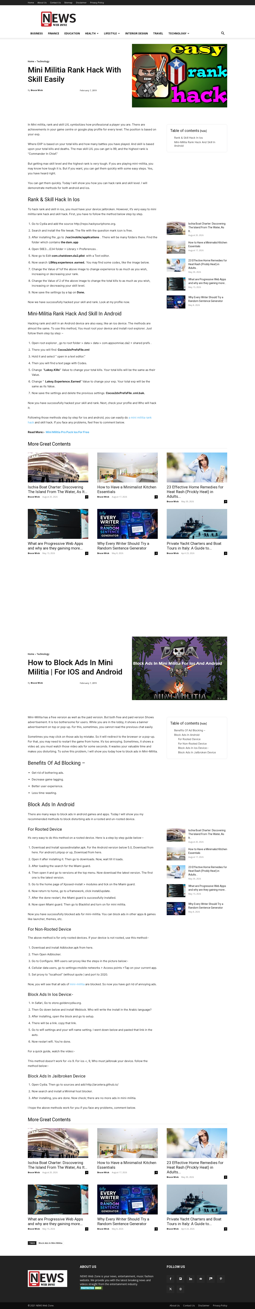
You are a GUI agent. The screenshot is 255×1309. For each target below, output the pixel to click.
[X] (170, 1289)
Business (36, 33)
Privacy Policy (97, 2)
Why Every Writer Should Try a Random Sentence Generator (123, 545)
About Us (42, 2)
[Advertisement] (159, 18)
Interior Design (136, 33)
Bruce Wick (37, 90)
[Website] (180, 1289)
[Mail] (200, 1279)
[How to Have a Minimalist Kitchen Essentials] (176, 247)
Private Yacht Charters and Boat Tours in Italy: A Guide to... (194, 545)
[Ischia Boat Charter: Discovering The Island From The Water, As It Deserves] (176, 228)
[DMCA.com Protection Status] (91, 1289)
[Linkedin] (190, 1279)
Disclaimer (81, 2)
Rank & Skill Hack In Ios (188, 137)
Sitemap (68, 2)
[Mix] (210, 1279)
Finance (53, 33)
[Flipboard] (180, 1279)
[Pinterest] (221, 1279)
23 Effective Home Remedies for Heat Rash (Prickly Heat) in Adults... (207, 264)
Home (31, 2)
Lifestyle (110, 33)
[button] (222, 33)
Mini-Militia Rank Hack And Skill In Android (194, 144)
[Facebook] (170, 1279)
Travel (158, 33)
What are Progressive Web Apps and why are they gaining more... (55, 545)
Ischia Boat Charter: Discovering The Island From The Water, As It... (207, 227)
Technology (177, 33)
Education (72, 33)
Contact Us (55, 2)
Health (90, 33)
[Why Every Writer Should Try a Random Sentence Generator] (176, 301)
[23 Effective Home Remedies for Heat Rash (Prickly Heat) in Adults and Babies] (176, 265)
